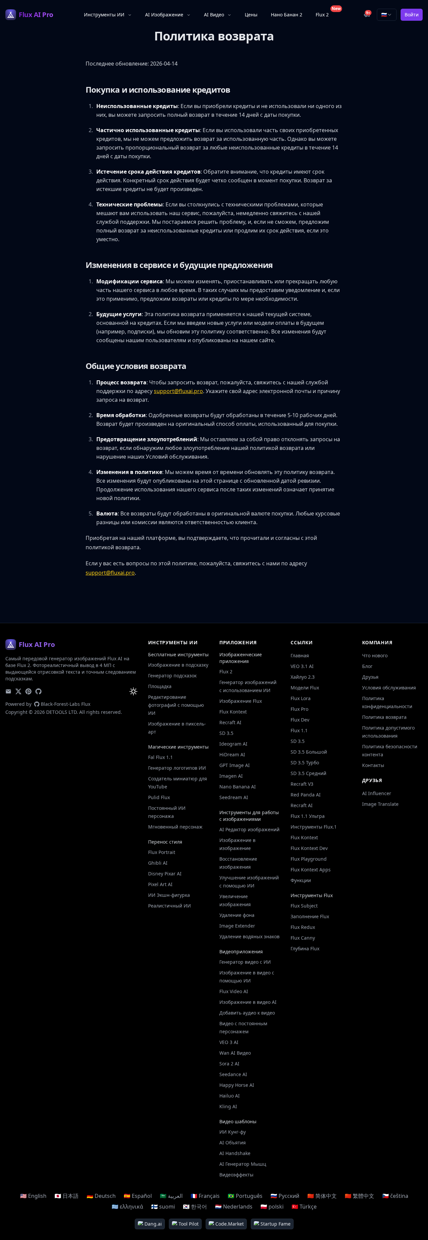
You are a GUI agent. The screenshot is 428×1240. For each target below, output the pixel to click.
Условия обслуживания (389, 687)
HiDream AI (232, 754)
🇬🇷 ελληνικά (127, 1206)
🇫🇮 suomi (163, 1206)
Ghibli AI (158, 863)
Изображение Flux (240, 701)
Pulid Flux (159, 797)
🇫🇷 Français (205, 1196)
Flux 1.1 (299, 730)
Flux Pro (299, 709)
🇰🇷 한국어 (195, 1206)
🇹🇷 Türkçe (304, 1206)
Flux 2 (325, 13)
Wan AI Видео (235, 1053)
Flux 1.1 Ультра (308, 816)
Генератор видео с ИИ (245, 962)
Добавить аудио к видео (247, 1013)
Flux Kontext (233, 711)
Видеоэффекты (236, 1174)
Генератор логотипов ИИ (177, 768)
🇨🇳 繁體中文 (359, 1196)
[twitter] (18, 691)
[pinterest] (28, 691)
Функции (301, 880)
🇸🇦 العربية (171, 1196)
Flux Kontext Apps (311, 869)
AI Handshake (234, 1153)
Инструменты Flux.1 (314, 827)
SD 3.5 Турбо (305, 762)
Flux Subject (304, 905)
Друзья (370, 677)
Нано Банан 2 (286, 14)
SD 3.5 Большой (309, 752)
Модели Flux (305, 687)
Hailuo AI (229, 1095)
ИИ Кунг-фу (232, 1132)
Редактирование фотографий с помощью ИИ (176, 705)
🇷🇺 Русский (285, 1196)
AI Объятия (232, 1142)
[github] (38, 691)
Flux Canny (303, 938)
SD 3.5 (226, 733)
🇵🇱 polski (272, 1206)
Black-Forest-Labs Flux (65, 704)
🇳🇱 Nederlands (233, 1206)
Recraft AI (230, 722)
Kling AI (228, 1106)
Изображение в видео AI (248, 1002)
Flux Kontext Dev (309, 848)
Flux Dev (300, 720)
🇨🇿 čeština (395, 1196)
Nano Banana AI (237, 786)
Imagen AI (231, 776)
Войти (412, 14)
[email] (8, 691)
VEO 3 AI (228, 1042)
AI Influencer (376, 793)
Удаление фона (236, 915)
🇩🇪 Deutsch (101, 1196)
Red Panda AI (306, 794)
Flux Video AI (233, 991)
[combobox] (387, 15)
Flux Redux (303, 927)
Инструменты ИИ (104, 14)
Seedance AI (233, 1074)
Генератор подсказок (172, 675)
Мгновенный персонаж (175, 827)
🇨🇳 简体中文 (322, 1196)
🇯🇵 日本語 (67, 1196)
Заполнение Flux (310, 916)
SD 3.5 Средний (308, 773)
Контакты (373, 765)
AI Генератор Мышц (242, 1164)
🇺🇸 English (33, 1196)
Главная (300, 655)
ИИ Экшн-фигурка (169, 895)
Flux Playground (309, 859)
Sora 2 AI (229, 1063)
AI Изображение (164, 14)
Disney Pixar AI (165, 873)
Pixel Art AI (160, 884)
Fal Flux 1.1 (160, 757)
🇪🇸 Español (138, 1196)
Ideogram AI (233, 744)
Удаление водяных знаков (249, 936)
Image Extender (237, 926)
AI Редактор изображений (249, 829)
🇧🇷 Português (245, 1196)
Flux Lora (301, 698)
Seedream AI (233, 797)
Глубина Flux (305, 948)
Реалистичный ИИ (169, 905)
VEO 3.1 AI (302, 666)
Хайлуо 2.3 (303, 677)
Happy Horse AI (236, 1085)
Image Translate (380, 804)
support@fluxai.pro (178, 391)
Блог (367, 666)
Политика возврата (384, 717)
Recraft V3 (302, 784)
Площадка (160, 686)
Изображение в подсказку (178, 665)
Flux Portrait (161, 852)
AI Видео (214, 14)
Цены (251, 14)
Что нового (375, 655)
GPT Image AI (234, 765)
